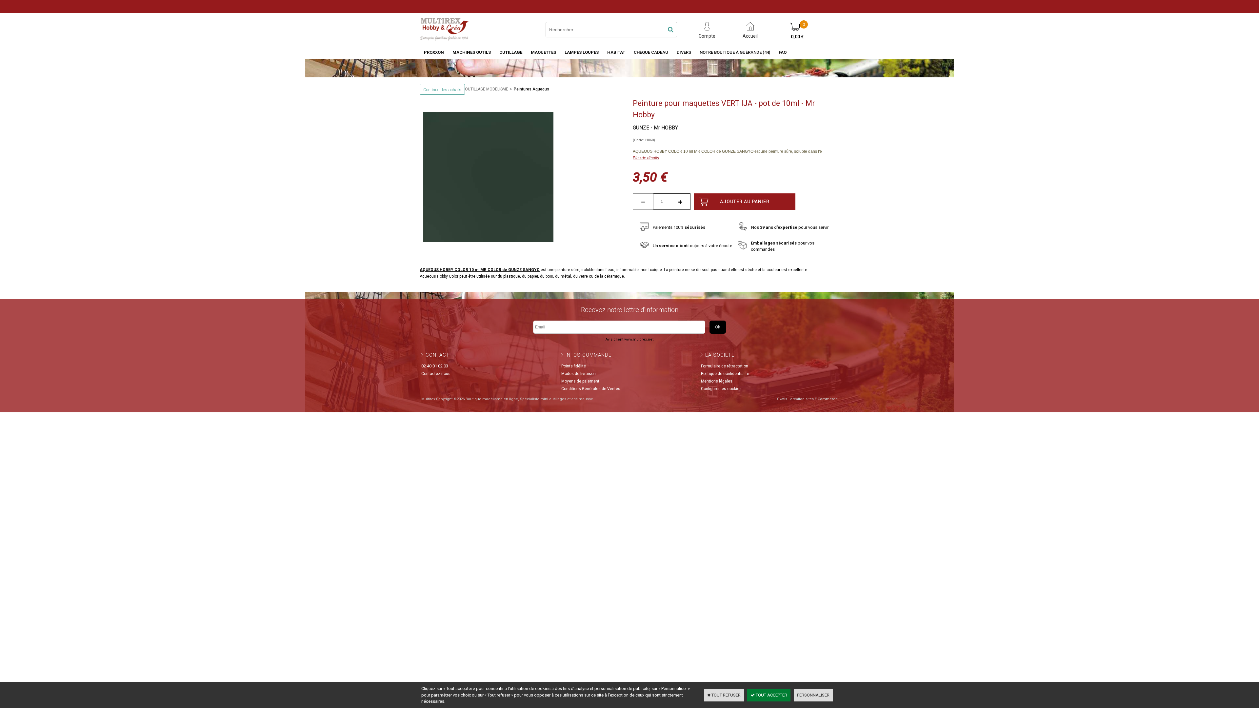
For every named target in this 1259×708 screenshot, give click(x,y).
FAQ (783, 52)
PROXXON (434, 52)
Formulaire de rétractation (724, 366)
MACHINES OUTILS (471, 52)
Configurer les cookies (721, 388)
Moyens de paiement (580, 381)
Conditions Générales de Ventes (590, 388)
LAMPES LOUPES (582, 52)
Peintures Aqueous (531, 89)
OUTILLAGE (510, 52)
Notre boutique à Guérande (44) (735, 52)
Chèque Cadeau (651, 52)
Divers (684, 52)
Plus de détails (646, 158)
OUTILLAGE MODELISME (486, 89)
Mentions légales (716, 381)
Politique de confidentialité (725, 373)
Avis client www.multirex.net (629, 339)
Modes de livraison (578, 373)
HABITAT (616, 52)
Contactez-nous (435, 373)
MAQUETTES (543, 52)
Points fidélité (573, 366)
